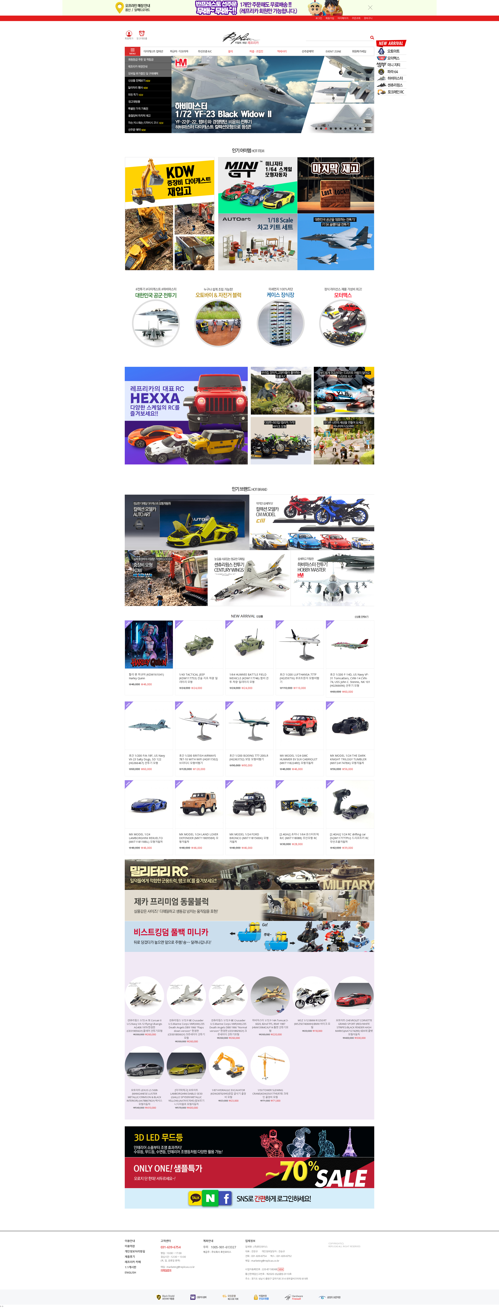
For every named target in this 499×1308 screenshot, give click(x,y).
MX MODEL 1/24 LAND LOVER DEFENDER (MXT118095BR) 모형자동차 (198, 838)
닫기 (370, 7)
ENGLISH (130, 1272)
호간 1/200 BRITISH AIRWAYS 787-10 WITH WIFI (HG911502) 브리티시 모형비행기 (198, 759)
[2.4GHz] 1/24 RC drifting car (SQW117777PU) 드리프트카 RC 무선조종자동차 (349, 838)
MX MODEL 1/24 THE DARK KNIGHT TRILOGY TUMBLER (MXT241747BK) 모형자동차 (348, 759)
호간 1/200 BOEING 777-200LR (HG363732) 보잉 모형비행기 (248, 757)
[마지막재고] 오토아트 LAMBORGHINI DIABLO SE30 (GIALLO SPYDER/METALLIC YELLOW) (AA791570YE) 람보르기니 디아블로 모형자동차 (186, 1097)
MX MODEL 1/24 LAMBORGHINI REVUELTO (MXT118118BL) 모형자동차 (146, 838)
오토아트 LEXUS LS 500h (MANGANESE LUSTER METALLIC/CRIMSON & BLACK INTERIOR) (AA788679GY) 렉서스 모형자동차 (144, 1097)
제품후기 (130, 1256)
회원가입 (330, 18)
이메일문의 (166, 1270)
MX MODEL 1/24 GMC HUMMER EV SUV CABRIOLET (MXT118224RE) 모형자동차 (299, 759)
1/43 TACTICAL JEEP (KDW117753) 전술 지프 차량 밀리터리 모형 (198, 678)
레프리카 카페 (133, 1262)
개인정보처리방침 (135, 1251)
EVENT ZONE (333, 51)
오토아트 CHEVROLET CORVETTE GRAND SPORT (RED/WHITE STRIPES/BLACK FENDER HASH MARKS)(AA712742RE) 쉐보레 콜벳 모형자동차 (354, 1027)
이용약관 (130, 1246)
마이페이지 (343, 18)
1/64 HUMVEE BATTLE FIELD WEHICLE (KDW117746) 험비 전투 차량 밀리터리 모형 (249, 678)
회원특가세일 (359, 51)
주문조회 (356, 18)
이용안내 (130, 1241)
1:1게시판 (130, 1267)
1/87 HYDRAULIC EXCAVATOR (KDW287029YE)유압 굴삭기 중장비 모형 (228, 1093)
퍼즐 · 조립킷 (256, 51)
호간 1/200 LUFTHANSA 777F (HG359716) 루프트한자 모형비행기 (299, 678)
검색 (371, 37)
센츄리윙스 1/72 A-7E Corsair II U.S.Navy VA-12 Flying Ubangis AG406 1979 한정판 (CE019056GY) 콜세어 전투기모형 (144, 1026)
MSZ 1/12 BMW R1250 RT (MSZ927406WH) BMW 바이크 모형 (312, 1024)
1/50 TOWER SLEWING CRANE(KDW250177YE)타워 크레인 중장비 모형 (270, 1093)
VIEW (281, 1269)
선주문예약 (307, 51)
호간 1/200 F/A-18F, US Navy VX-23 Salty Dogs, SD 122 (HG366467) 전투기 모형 (147, 759)
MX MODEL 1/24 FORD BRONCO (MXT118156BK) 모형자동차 (249, 838)
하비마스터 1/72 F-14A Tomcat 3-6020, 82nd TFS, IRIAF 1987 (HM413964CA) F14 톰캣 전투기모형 (270, 1026)
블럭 (230, 51)
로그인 (319, 18)
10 (360, 128)
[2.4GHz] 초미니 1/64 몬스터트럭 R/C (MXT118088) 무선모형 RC (299, 836)
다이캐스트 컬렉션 (153, 51)
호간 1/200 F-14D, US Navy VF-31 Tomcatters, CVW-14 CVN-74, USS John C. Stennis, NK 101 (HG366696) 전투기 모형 (350, 680)
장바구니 (368, 18)
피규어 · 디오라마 (179, 51)
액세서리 (282, 51)
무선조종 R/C (205, 51)
